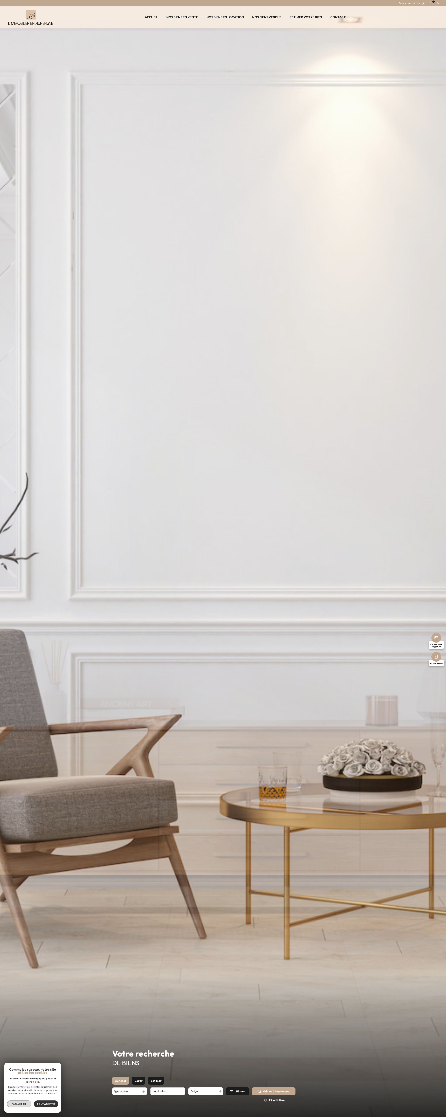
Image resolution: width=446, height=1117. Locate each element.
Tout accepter (46, 1103)
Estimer (156, 1080)
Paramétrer (19, 1103)
